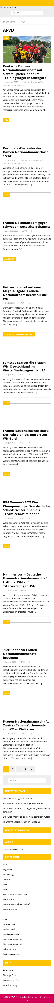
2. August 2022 (11, 230)
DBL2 (6, 889)
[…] (45, 109)
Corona (6, 879)
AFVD (24, 230)
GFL (5, 914)
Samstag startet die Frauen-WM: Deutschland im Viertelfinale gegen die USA (25, 366)
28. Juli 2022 (10, 374)
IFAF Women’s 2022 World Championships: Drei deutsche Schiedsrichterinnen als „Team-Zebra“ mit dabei (26, 508)
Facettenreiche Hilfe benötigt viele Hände (23, 803)
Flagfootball (9, 899)
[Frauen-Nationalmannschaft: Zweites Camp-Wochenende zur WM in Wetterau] (27, 704)
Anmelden (8, 970)
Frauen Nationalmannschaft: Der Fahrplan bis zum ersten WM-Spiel (26, 434)
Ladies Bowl (9, 929)
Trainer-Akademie (11, 954)
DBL (5, 884)
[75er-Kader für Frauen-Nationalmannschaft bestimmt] (27, 633)
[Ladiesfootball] (8, 7)
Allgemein (7, 869)
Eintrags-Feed (9, 975)
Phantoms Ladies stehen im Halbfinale (21, 821)
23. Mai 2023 (10, 160)
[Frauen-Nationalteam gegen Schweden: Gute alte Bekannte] (27, 205)
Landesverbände (11, 934)
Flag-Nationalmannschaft (15, 894)
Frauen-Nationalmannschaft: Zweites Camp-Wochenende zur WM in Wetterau (26, 725)
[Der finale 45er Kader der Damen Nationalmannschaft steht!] (27, 131)
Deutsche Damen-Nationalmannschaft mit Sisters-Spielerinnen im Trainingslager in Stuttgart (24, 72)
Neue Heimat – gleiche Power (17, 798)
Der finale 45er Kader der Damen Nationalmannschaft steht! (25, 152)
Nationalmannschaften (14, 944)
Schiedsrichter (9, 949)
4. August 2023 (11, 82)
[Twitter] (27, 3)
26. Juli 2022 (10, 442)
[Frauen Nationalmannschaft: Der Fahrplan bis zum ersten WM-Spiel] (27, 414)
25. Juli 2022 (10, 518)
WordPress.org (10, 985)
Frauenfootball (10, 909)
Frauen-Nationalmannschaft (16, 904)
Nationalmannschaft (13, 939)
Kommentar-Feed (11, 980)
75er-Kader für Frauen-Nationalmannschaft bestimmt (20, 654)
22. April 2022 (11, 590)
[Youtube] (33, 3)
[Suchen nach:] (27, 12)
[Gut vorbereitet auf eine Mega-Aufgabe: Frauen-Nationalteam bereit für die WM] (27, 270)
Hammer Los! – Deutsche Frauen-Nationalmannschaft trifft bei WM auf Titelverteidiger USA (25, 580)
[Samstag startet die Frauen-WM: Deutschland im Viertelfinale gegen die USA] (27, 345)
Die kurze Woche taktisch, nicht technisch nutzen (26, 816)
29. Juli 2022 (10, 303)
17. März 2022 (11, 733)
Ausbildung (8, 874)
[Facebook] (21, 3)
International (9, 924)
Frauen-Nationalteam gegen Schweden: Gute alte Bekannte (27, 225)
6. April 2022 (10, 662)
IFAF (5, 919)
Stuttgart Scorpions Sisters (34, 82)
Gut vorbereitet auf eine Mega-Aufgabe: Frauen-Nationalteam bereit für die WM (25, 293)
